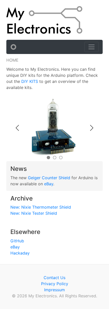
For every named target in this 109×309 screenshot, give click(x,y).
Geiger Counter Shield (49, 177)
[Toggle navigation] (91, 47)
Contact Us (54, 277)
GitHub (17, 240)
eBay (48, 183)
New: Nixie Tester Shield (33, 213)
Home (12, 60)
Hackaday (20, 253)
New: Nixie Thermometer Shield (40, 207)
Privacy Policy (54, 283)
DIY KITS (29, 81)
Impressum (54, 289)
